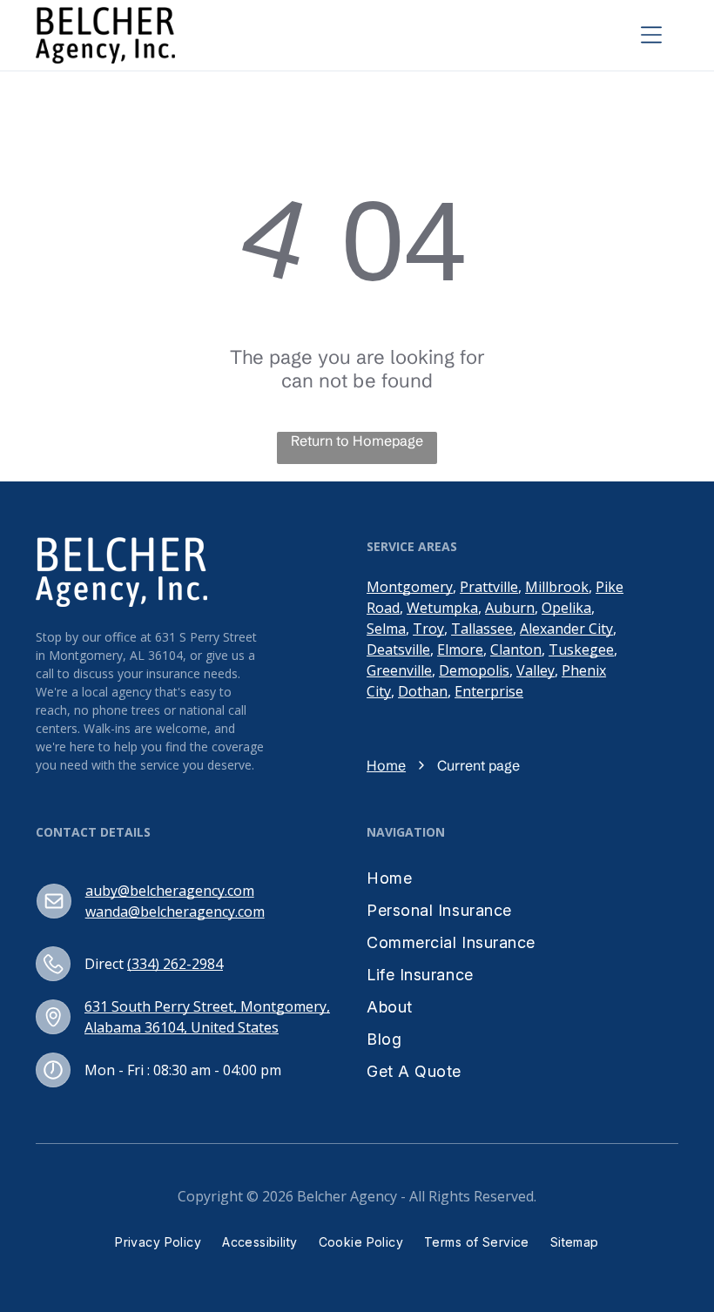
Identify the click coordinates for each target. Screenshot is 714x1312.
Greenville (399, 670)
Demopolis (474, 670)
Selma (386, 628)
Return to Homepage (357, 440)
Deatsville (398, 649)
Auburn (510, 607)
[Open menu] (651, 35)
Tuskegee (581, 649)
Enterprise (489, 691)
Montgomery (410, 586)
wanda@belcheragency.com (175, 911)
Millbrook (557, 586)
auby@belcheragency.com (169, 890)
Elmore (460, 649)
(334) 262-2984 (175, 963)
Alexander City (566, 628)
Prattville (489, 586)
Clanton (516, 649)
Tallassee (482, 628)
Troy (428, 628)
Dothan (423, 691)
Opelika (566, 607)
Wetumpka (442, 607)
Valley (535, 670)
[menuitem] (451, 878)
